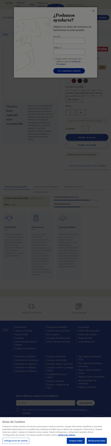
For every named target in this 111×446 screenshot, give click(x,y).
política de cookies (66, 435)
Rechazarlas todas (96, 440)
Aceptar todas (75, 440)
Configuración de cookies (16, 440)
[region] (55, 431)
